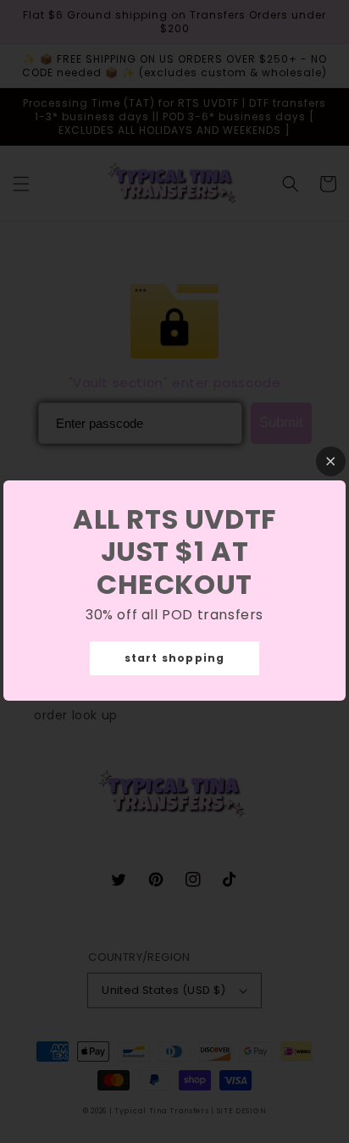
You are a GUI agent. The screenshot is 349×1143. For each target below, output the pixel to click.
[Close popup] (331, 461)
